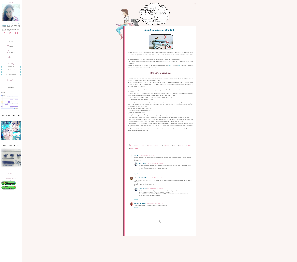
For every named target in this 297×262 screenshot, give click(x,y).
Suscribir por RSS (11, 69)
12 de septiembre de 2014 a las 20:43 (146, 155)
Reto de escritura (134, 148)
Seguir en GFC (11, 66)
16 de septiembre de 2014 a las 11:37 (155, 203)
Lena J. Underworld (140, 178)
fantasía (157, 145)
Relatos (189, 145)
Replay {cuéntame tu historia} (10, 145)
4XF (131, 145)
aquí (170, 65)
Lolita (136, 155)
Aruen (142, 145)
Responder (136, 174)
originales (181, 145)
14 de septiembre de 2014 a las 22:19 (155, 188)
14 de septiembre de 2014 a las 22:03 (155, 163)
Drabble (150, 145)
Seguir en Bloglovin (11, 74)
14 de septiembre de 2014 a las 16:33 (154, 177)
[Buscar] (195, 4)
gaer (174, 145)
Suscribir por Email (11, 72)
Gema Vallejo (142, 163)
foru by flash (166, 145)
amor (136, 145)
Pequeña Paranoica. (140, 203)
